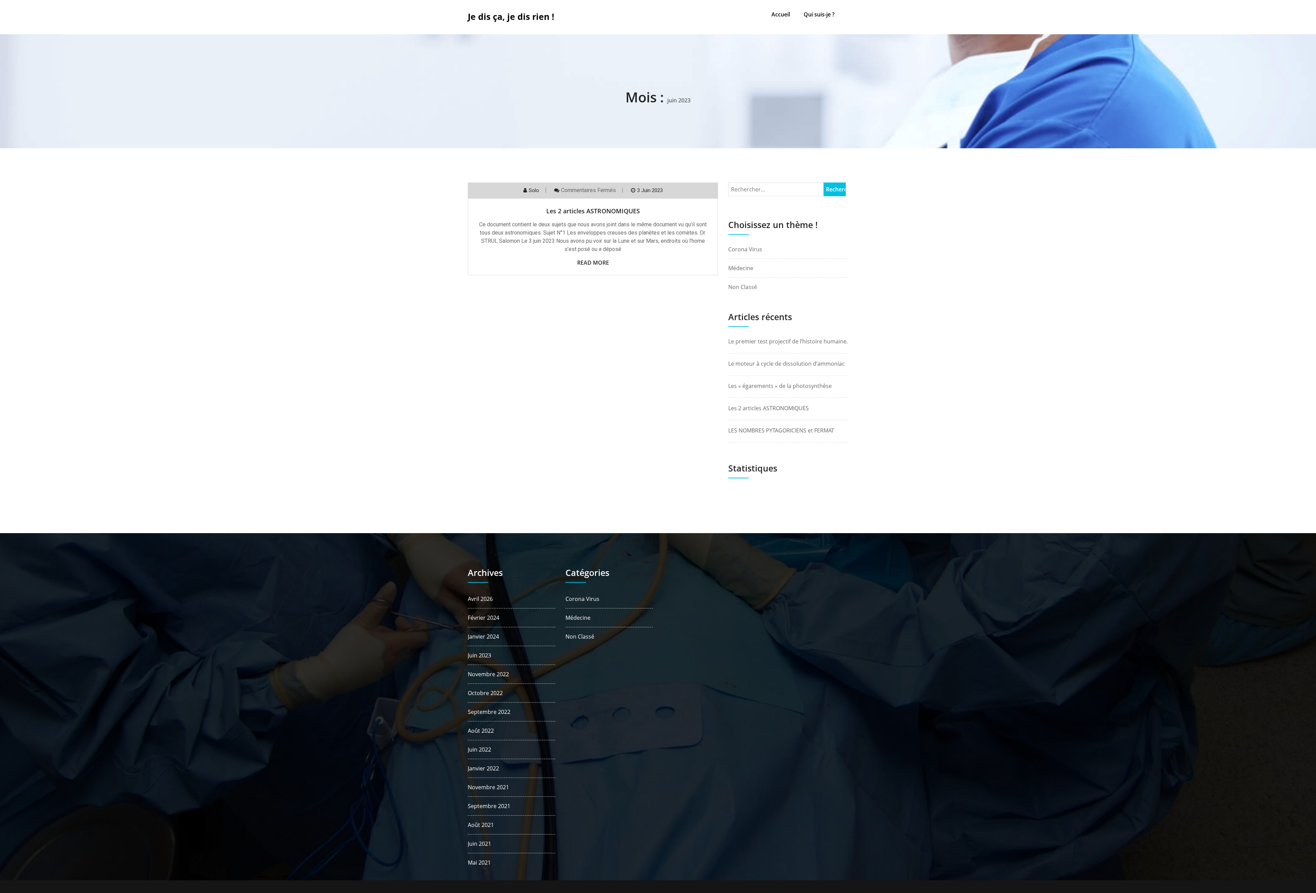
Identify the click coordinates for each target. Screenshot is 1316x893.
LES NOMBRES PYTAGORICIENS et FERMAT (781, 430)
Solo (534, 190)
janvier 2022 (483, 768)
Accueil (780, 14)
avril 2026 (480, 599)
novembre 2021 (488, 787)
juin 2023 (479, 655)
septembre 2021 (489, 806)
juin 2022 (479, 749)
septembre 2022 (489, 712)
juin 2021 (479, 843)
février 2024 (483, 617)
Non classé (742, 287)
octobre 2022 (485, 693)
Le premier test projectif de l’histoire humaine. (788, 341)
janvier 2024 (483, 636)
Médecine (740, 268)
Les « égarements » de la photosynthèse (780, 386)
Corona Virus (745, 249)
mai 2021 (479, 862)
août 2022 (481, 730)
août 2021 (481, 825)
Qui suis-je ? (819, 14)
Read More (593, 262)
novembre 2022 (488, 674)
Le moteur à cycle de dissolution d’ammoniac (786, 363)
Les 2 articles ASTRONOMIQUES (593, 211)
